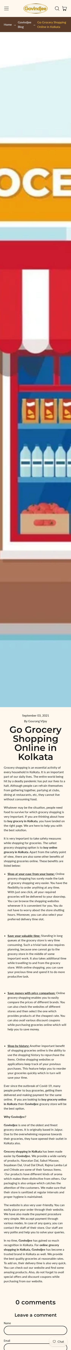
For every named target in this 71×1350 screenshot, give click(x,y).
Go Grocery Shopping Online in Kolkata (51, 24)
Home (8, 24)
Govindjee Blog (24, 24)
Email (7, 1340)
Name (7, 1323)
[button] (57, 8)
